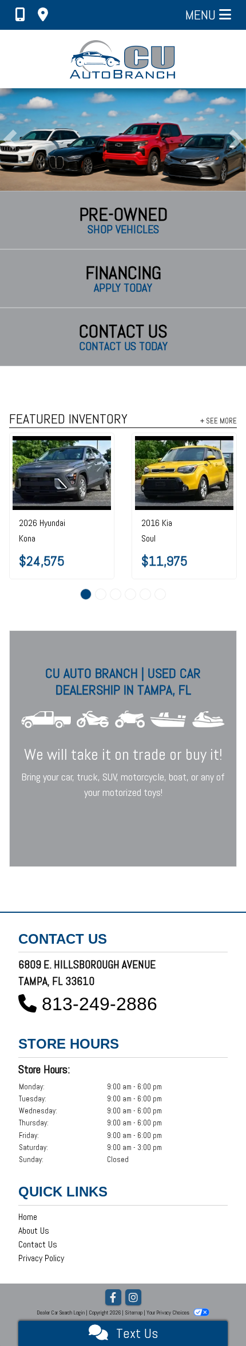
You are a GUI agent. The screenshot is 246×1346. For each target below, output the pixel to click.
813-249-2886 (99, 1004)
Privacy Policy (41, 1258)
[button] (10, 139)
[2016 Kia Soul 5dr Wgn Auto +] (147, 473)
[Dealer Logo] (123, 59)
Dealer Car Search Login (61, 1312)
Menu (202, 14)
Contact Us (37, 1244)
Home (27, 1217)
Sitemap (133, 1312)
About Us (33, 1231)
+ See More (218, 420)
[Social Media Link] (133, 1298)
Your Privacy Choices (168, 1312)
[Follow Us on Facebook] (113, 1298)
